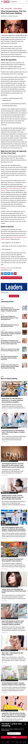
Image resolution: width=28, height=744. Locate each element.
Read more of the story (7, 268)
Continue (14, 737)
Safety (3, 395)
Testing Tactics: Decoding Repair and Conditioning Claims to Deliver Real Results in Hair (14, 591)
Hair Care (4, 586)
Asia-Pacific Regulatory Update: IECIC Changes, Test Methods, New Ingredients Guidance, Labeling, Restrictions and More (14, 529)
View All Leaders (14, 296)
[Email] (2, 273)
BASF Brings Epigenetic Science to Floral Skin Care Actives (10, 325)
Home (2, 8)
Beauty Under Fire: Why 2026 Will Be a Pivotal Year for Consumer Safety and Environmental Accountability (12, 400)
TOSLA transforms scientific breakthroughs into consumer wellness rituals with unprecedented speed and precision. (14, 438)
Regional (4, 524)
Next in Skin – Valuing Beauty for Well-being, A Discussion (13, 653)
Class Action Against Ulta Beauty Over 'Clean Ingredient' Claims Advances (12, 560)
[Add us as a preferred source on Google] (15, 273)
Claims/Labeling (17, 8)
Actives (2, 314)
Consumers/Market (6, 650)
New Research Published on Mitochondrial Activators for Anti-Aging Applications (9, 318)
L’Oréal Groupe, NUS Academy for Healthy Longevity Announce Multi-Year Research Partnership (10, 366)
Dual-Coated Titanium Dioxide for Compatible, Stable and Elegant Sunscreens (9, 358)
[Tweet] (12, 273)
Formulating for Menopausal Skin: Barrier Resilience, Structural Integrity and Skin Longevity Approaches (11, 342)
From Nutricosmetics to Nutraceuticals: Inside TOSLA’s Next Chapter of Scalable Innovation (10, 309)
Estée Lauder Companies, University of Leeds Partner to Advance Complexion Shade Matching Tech (11, 334)
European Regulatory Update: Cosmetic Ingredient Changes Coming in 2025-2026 (13, 683)
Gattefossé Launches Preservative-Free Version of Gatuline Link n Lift (10, 350)
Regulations (8, 8)
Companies (3, 330)
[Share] (5, 273)
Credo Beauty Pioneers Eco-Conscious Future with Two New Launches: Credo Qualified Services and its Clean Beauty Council (13, 465)
